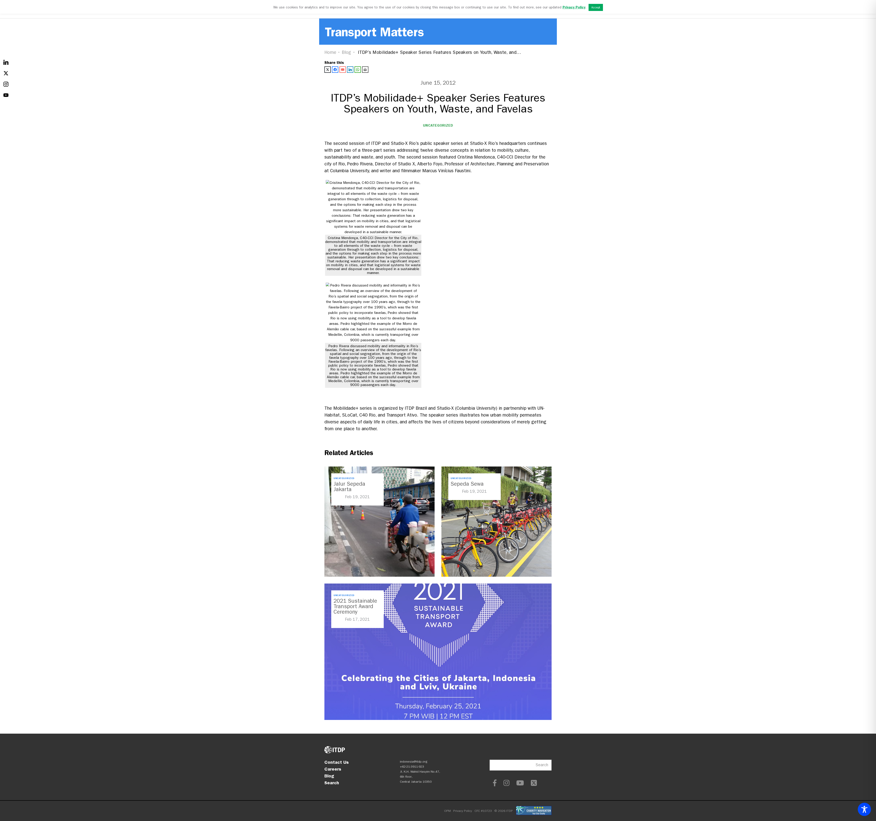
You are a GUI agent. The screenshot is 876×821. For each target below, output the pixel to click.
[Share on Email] (342, 69)
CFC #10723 (483, 811)
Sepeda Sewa (467, 484)
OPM (447, 811)
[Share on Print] (365, 69)
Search (331, 782)
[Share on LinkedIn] (350, 69)
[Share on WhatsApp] (358, 69)
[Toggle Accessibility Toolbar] (864, 809)
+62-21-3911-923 (412, 767)
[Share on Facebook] (335, 69)
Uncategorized (438, 125)
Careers (332, 769)
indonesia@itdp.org (414, 762)
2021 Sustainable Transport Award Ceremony (355, 606)
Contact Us (336, 762)
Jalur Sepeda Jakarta (349, 487)
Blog (346, 52)
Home (330, 52)
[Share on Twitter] (327, 69)
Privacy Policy (462, 811)
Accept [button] (595, 7)
